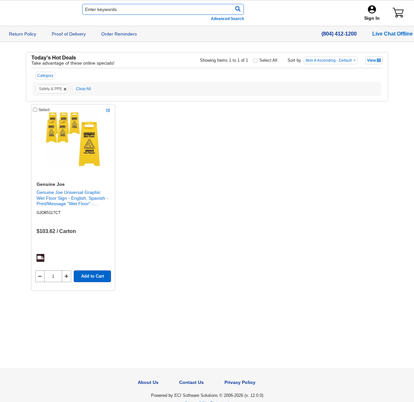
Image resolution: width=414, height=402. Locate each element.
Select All (268, 60)
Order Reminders (119, 34)
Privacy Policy (240, 382)
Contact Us (191, 382)
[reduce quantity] (40, 276)
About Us (148, 382)
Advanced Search (227, 18)
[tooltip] (40, 258)
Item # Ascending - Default (329, 60)
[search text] (236, 9)
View (372, 60)
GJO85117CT (48, 212)
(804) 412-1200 (339, 34)
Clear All (83, 89)
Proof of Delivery (69, 34)
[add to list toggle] (108, 110)
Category (45, 75)
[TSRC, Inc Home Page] (34, 13)
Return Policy (22, 34)
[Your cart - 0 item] (398, 12)
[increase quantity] (66, 276)
